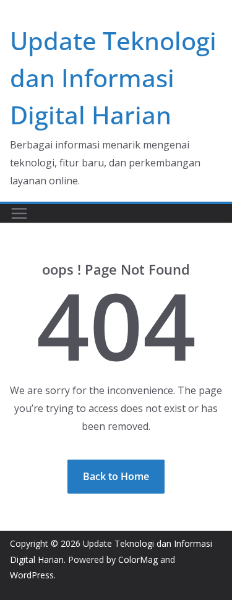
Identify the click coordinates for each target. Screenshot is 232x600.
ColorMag (138, 559)
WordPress (32, 575)
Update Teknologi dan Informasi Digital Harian (113, 78)
